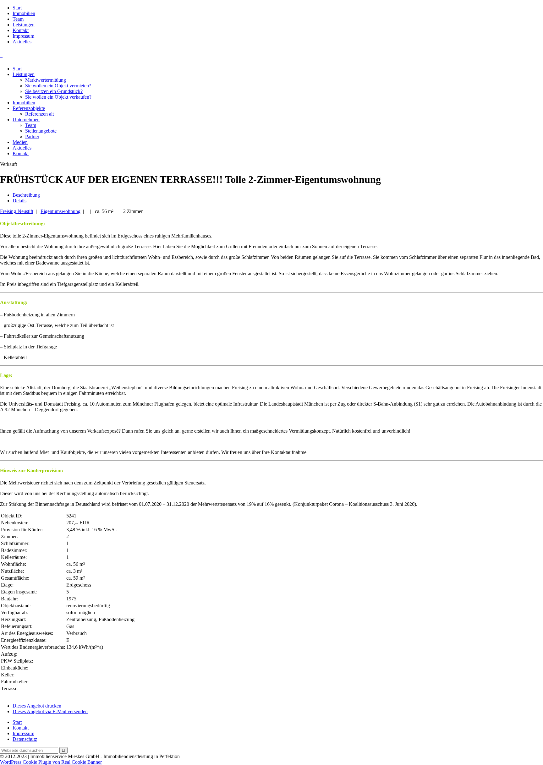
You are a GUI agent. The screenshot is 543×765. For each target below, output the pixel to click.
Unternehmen (26, 119)
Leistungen (24, 24)
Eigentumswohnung (60, 211)
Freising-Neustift (16, 211)
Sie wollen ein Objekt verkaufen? (58, 97)
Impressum (23, 36)
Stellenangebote (41, 131)
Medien (20, 142)
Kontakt (21, 30)
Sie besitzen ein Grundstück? (54, 91)
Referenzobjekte (29, 108)
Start (17, 7)
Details (19, 200)
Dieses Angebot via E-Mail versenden (50, 711)
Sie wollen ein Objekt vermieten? (58, 85)
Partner (32, 136)
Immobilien (24, 13)
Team (18, 19)
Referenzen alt (39, 114)
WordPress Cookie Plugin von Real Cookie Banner (51, 762)
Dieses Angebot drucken (37, 705)
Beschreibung (26, 195)
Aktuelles (22, 41)
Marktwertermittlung (45, 80)
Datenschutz (25, 739)
